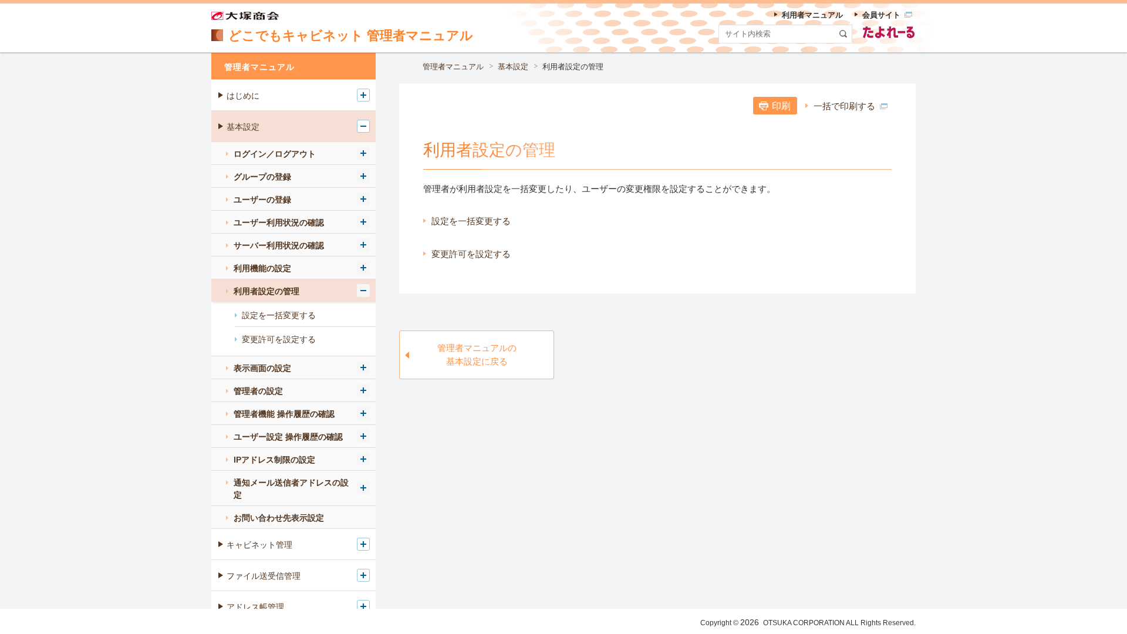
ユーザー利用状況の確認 (279, 222)
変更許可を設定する (471, 254)
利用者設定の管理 (266, 291)
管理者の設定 (258, 391)
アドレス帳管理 (255, 607)
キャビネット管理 (259, 544)
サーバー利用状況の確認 (279, 245)
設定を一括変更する (471, 221)
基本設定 (513, 66)
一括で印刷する (844, 106)
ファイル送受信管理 (264, 576)
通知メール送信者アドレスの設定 (291, 489)
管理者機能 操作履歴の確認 (284, 414)
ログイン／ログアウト (275, 153)
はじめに (243, 95)
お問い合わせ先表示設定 (279, 517)
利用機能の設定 (262, 268)
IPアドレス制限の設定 (274, 459)
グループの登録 (262, 176)
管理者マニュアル (453, 66)
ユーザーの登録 (262, 199)
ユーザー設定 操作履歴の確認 (288, 436)
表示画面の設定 (262, 368)
